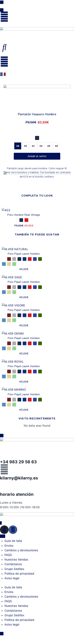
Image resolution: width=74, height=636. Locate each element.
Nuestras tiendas (16, 559)
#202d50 (21, 220)
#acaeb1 (14, 259)
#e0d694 (9, 292)
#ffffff (4, 259)
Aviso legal (11, 578)
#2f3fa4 (35, 259)
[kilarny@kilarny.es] (4, 469)
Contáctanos (13, 564)
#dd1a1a (29, 259)
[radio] (37, 138)
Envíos (8, 545)
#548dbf (4, 264)
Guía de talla (13, 541)
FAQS (8, 555)
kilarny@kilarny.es (19, 477)
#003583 (24, 259)
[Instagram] (4, 529)
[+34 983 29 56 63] (4, 453)
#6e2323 (9, 259)
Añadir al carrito (37, 156)
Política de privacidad (19, 573)
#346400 (40, 259)
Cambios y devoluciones (21, 550)
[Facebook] (13, 529)
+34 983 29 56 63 (18, 461)
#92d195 (14, 264)
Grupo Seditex (14, 569)
